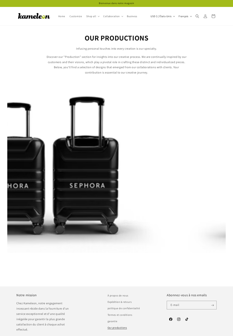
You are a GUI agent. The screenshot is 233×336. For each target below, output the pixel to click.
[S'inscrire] (212, 305)
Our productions (117, 327)
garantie (112, 321)
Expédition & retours (120, 302)
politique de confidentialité (124, 308)
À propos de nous (118, 295)
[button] (92, 16)
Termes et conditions (120, 314)
